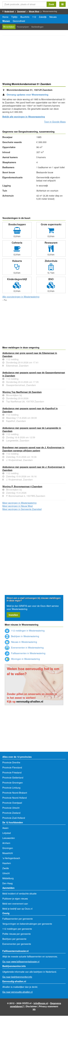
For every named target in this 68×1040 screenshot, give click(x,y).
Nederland (9, 11)
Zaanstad (21, 11)
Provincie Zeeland (11, 812)
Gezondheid (19, 21)
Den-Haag (7, 883)
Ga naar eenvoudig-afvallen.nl (17, 991)
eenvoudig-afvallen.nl (29, 701)
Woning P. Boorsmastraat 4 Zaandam (22, 486)
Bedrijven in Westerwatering (24, 636)
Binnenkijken (9, 26)
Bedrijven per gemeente (14, 938)
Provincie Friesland (12, 772)
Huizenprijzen (23, 26)
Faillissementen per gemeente (17, 918)
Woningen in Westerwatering (25, 658)
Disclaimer (31, 1006)
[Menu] (62, 4)
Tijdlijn (14, 16)
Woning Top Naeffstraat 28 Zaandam (22, 392)
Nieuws (53, 16)
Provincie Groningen (12, 782)
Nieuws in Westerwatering (23, 641)
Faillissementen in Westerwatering (27, 653)
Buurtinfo (24, 16)
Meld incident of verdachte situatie (19, 893)
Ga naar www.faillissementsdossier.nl (20, 961)
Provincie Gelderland (12, 777)
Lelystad (6, 832)
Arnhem (6, 843)
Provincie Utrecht (10, 807)
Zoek (51, 4)
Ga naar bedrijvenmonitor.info (17, 976)
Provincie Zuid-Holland (13, 817)
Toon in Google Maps (55, 121)
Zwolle (5, 868)
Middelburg (8, 878)
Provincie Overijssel (12, 802)
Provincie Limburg (11, 787)
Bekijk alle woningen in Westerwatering (23, 116)
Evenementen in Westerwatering (27, 647)
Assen (5, 827)
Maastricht (7, 853)
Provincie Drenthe (11, 762)
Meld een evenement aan (15, 903)
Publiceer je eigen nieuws (15, 898)
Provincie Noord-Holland (14, 797)
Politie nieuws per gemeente (16, 933)
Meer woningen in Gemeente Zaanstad (22, 509)
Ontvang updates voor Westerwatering (27, 94)
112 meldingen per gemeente (17, 928)
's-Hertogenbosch (11, 858)
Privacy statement (48, 1006)
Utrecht (6, 873)
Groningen (7, 848)
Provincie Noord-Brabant (14, 792)
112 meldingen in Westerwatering (27, 630)
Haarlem (6, 863)
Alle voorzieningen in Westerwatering (20, 296)
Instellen (13, 614)
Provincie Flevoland (12, 767)
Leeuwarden (8, 838)
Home (5, 16)
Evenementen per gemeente (16, 943)
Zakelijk (42, 16)
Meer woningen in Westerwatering (19, 502)
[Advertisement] (34, 59)
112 (34, 16)
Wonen (6, 21)
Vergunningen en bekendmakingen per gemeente (27, 923)
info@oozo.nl (41, 1003)
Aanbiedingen (37, 26)
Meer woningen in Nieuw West (17, 505)
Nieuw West (34, 11)
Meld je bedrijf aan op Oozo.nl (17, 908)
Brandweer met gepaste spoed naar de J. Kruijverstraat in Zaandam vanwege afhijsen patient (33, 449)
